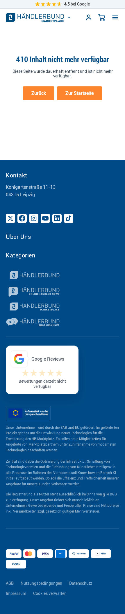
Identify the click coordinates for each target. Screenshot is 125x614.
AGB (10, 583)
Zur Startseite (79, 93)
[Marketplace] (62, 307)
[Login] (89, 17)
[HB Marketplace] (35, 17)
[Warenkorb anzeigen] (102, 17)
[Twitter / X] (10, 218)
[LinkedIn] (57, 218)
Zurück (38, 93)
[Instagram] (33, 218)
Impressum (16, 593)
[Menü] (115, 17)
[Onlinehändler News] (62, 291)
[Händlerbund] (62, 275)
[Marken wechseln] (69, 17)
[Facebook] (22, 218)
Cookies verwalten (50, 593)
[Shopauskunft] (62, 322)
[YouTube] (45, 218)
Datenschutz (80, 583)
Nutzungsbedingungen (41, 583)
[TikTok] (68, 218)
